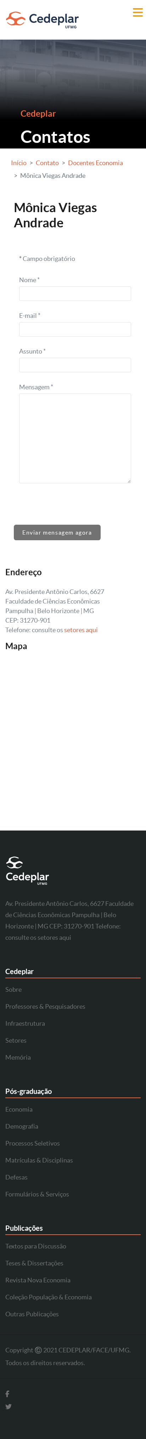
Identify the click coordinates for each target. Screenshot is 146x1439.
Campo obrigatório (47, 258)
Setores (16, 1040)
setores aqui (81, 630)
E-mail (29, 315)
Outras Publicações (32, 1314)
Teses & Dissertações (34, 1263)
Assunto (32, 351)
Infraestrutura (25, 1023)
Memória (18, 1057)
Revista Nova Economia (38, 1280)
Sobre (13, 989)
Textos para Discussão (35, 1246)
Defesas (16, 1177)
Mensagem (36, 387)
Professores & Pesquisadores (45, 1006)
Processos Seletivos (32, 1143)
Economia (19, 1109)
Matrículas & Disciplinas (39, 1160)
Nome (29, 280)
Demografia (21, 1126)
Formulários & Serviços (37, 1194)
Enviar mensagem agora (57, 532)
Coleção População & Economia (48, 1297)
